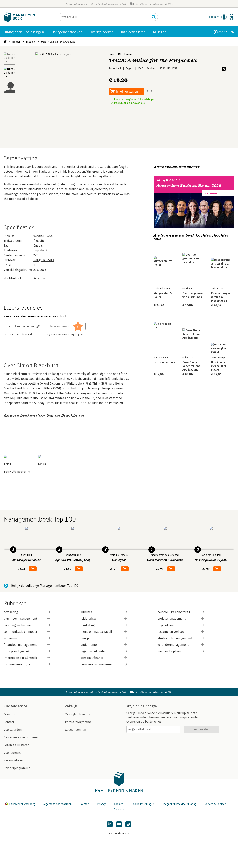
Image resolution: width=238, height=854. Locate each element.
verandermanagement (173, 645)
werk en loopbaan (169, 651)
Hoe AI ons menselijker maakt (218, 366)
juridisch (86, 612)
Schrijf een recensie (21, 326)
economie (10, 638)
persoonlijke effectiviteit (173, 612)
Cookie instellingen (142, 804)
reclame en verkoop (170, 631)
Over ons (10, 714)
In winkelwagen (127, 91)
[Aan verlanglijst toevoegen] (149, 91)
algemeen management (20, 618)
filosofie (39, 241)
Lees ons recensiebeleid (18, 334)
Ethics (42, 463)
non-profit (87, 638)
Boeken (16, 41)
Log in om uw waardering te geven (65, 334)
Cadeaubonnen (75, 730)
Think (7, 463)
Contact (9, 722)
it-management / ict (18, 664)
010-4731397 (226, 32)
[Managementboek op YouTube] (119, 824)
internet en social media (20, 658)
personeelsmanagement (98, 664)
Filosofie (31, 41)
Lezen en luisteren (16, 745)
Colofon (84, 804)
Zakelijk (71, 706)
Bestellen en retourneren (21, 737)
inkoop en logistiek (16, 651)
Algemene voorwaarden (57, 804)
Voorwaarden (13, 730)
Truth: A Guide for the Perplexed (58, 41)
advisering (11, 612)
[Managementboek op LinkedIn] (110, 824)
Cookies (118, 804)
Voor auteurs (12, 752)
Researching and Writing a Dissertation (222, 297)
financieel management (20, 645)
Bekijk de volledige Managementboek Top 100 (44, 586)
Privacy (101, 804)
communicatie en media (20, 631)
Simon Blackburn (120, 54)
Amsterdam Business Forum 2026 (189, 185)
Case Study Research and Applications (191, 366)
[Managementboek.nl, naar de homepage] (20, 21)
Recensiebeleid (14, 760)
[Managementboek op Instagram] (128, 824)
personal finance (92, 658)
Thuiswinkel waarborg (22, 804)
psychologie (165, 625)
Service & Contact (215, 804)
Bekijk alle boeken (15, 471)
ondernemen (90, 645)
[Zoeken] (153, 17)
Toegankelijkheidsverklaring (179, 804)
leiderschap (89, 618)
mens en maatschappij (96, 631)
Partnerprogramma (17, 768)
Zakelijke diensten (77, 714)
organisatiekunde (93, 651)
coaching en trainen (17, 625)
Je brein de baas (164, 362)
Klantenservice (15, 706)
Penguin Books (43, 260)
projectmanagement (171, 618)
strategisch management (174, 638)
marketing (88, 625)
